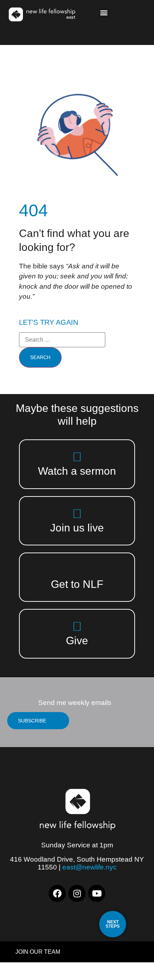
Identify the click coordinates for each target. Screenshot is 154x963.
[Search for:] (62, 339)
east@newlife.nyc (89, 867)
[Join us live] (77, 513)
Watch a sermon (77, 471)
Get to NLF (77, 584)
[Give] (77, 626)
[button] (104, 13)
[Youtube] (96, 893)
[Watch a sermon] (77, 456)
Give (77, 640)
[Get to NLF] (77, 570)
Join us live (77, 528)
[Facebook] (57, 893)
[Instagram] (77, 893)
